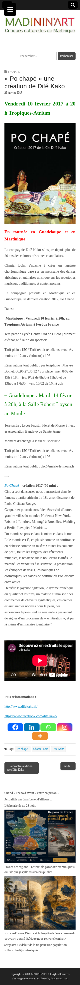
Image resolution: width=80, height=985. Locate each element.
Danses (14, 72)
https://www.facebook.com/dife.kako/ (30, 716)
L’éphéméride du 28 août (20, 806)
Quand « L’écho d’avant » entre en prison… (31, 793)
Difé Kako (58, 749)
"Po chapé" (22, 749)
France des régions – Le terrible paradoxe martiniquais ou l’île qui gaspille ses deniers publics (39, 869)
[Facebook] (15, 727)
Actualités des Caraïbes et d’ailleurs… (28, 799)
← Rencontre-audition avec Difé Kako (19, 767)
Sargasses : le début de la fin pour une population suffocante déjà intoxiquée (35, 947)
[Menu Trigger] (10, 9)
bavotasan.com (59, 978)
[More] (40, 736)
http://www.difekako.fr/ (20, 706)
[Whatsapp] (48, 727)
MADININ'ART (39, 974)
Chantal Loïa (40, 749)
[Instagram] (64, 727)
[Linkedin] (32, 727)
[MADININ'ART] (40, 22)
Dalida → (68, 766)
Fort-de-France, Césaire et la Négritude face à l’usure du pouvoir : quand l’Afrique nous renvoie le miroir (40, 936)
